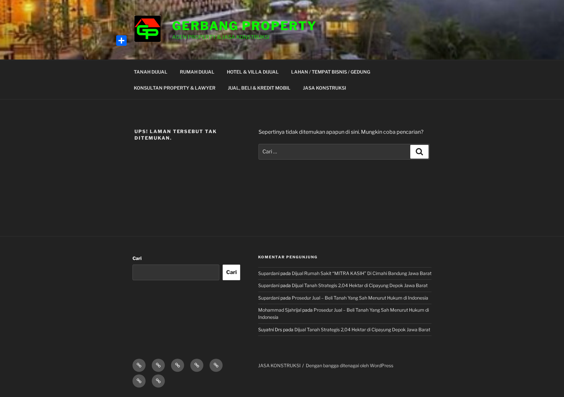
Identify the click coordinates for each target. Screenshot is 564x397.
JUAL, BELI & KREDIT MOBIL (259, 88)
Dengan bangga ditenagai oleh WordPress (349, 365)
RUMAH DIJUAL (197, 72)
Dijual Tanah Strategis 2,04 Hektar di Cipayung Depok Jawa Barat (360, 285)
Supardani (268, 273)
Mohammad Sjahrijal (279, 310)
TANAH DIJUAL (150, 72)
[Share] (121, 40)
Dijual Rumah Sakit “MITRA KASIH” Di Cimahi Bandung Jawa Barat (361, 273)
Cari (137, 258)
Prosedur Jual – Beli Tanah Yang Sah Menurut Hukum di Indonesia (360, 298)
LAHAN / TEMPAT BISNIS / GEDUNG (330, 72)
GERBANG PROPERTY (244, 26)
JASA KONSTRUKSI (324, 88)
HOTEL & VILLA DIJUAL (253, 72)
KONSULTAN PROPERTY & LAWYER (174, 88)
